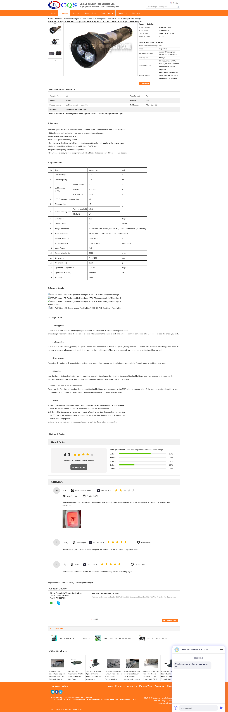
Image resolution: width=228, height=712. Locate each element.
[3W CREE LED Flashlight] (142, 638)
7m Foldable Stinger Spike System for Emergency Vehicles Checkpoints (93, 675)
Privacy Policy (56, 697)
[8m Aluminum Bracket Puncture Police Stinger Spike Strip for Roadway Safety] (113, 663)
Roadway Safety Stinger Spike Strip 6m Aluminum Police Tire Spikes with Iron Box (57, 675)
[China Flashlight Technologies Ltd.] (62, 5)
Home (53, 13)
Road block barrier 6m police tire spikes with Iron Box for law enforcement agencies (132, 675)
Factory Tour (90, 13)
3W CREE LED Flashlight (158, 638)
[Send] (221, 708)
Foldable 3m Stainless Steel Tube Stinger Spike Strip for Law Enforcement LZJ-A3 (150, 675)
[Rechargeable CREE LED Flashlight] (54, 638)
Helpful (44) (146, 542)
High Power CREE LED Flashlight (117, 638)
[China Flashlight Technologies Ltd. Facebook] (57, 692)
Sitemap (171, 686)
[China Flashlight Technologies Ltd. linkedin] (53, 692)
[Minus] (221, 649)
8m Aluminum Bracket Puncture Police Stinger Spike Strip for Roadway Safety (113, 675)
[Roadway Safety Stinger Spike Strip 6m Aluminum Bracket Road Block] (76, 663)
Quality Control (107, 13)
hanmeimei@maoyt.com (167, 703)
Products (64, 13)
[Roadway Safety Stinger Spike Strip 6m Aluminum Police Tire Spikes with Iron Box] (57, 663)
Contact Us (122, 13)
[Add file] (176, 708)
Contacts (159, 686)
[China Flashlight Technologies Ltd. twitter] (61, 692)
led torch (56, 583)
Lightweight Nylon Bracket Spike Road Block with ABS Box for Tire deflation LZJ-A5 (169, 675)
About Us (76, 13)
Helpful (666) (140, 564)
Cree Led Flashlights (71, 19)
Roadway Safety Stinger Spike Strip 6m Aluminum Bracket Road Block (76, 675)
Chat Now (136, 13)
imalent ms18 (67, 583)
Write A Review (79, 467)
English (176, 3)
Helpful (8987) (92, 496)
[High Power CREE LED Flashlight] (98, 638)
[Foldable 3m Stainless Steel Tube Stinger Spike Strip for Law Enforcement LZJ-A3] (151, 663)
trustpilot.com (72, 496)
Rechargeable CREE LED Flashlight (75, 638)
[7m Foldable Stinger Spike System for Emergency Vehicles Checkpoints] (95, 663)
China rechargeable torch (74, 697)
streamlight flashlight (84, 583)
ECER (133, 699)
